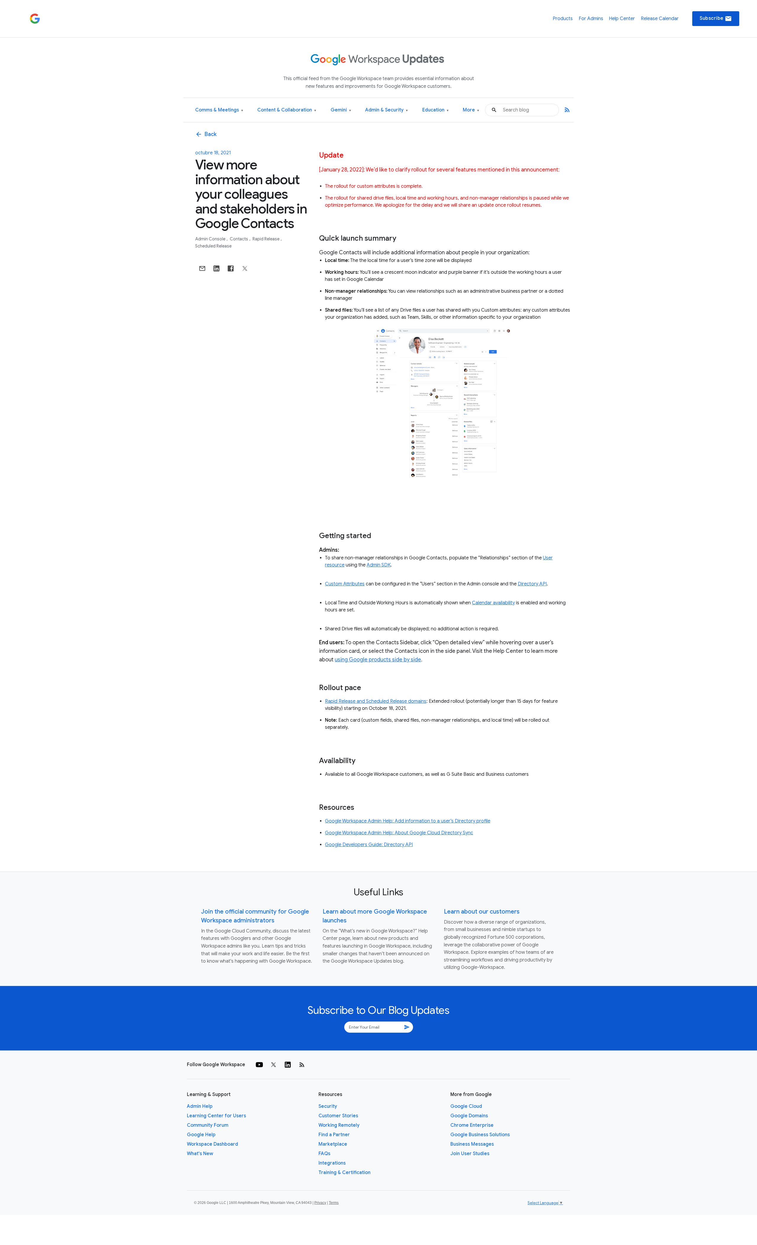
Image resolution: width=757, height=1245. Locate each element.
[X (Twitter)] (273, 1065)
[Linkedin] (288, 1065)
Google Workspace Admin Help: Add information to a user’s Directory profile (407, 821)
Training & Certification (344, 1173)
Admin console (210, 239)
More (471, 110)
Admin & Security (386, 110)
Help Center (622, 19)
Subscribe (716, 18)
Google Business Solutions (480, 1135)
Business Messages (472, 1144)
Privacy (320, 1203)
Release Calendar (660, 19)
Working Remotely (339, 1125)
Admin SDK (379, 565)
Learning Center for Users (216, 1116)
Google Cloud (466, 1106)
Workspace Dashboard (212, 1144)
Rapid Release (266, 239)
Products (563, 19)
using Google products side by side (378, 659)
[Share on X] (245, 268)
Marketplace (332, 1144)
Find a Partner (334, 1135)
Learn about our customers (482, 911)
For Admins (591, 19)
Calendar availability (493, 603)
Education (435, 110)
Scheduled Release (213, 246)
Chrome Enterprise (472, 1125)
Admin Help (200, 1106)
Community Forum (207, 1125)
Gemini (341, 110)
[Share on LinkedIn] (216, 268)
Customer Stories (338, 1116)
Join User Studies (469, 1154)
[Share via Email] (202, 268)
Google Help (201, 1135)
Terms (334, 1203)
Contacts (239, 239)
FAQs (324, 1154)
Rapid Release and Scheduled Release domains (375, 701)
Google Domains (469, 1116)
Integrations (332, 1163)
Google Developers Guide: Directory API (369, 845)
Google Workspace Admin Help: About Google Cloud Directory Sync (399, 833)
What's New (200, 1154)
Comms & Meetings (219, 110)
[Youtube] (259, 1065)
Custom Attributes (345, 584)
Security (327, 1106)
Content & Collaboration (286, 110)
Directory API (532, 584)
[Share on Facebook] (231, 268)
